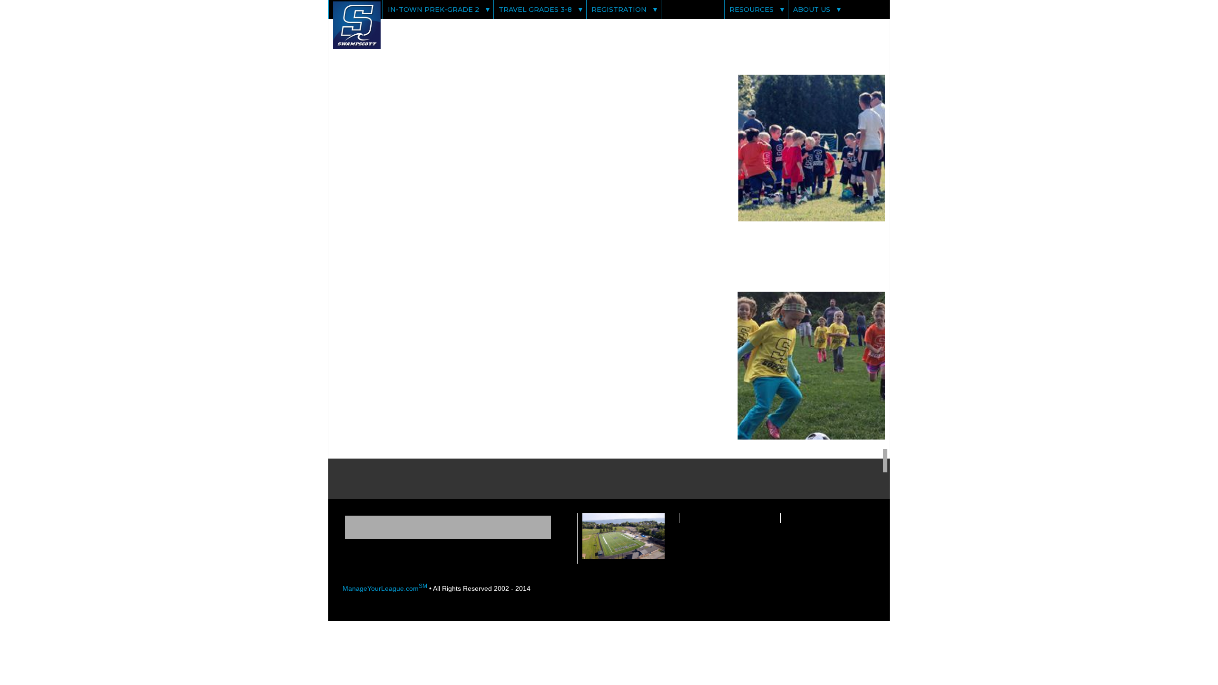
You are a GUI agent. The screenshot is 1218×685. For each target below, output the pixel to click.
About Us (811, 9)
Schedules (688, 9)
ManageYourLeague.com (385, 588)
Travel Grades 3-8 (535, 9)
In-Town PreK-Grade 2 (433, 9)
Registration (619, 9)
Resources (751, 9)
